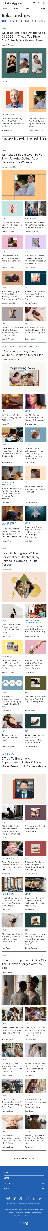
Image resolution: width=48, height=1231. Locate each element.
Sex (34, 21)
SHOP (43, 9)
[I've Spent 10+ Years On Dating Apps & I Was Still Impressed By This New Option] (35, 242)
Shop (24, 1188)
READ (5, 9)
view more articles (24, 1158)
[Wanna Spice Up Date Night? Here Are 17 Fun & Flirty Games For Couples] (35, 1050)
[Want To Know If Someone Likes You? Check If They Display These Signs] (12, 1086)
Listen (24, 1183)
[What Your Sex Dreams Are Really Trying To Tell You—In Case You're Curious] (12, 920)
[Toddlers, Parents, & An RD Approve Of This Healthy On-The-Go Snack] (12, 647)
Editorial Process (19, 1216)
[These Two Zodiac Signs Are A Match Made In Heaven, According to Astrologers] (35, 513)
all (4, 21)
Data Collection (36, 1212)
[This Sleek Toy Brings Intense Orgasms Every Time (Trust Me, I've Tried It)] (35, 848)
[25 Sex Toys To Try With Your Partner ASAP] (12, 721)
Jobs (6, 1209)
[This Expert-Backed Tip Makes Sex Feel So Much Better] (35, 473)
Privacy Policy (39, 1209)
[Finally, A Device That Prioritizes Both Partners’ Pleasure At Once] (35, 278)
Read (24, 1172)
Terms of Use (22, 1209)
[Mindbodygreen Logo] (13, 3)
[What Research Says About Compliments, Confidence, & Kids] (35, 208)
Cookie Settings (29, 1216)
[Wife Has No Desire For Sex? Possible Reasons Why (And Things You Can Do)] (12, 812)
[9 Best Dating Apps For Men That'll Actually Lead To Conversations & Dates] (12, 278)
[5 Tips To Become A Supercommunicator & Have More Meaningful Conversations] (24, 789)
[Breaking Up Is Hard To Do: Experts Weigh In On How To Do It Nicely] (35, 1122)
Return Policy (11, 1212)
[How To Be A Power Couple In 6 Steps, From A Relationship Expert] (12, 611)
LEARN (16, 9)
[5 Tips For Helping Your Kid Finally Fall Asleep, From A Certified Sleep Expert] (12, 513)
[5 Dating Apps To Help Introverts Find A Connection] (35, 812)
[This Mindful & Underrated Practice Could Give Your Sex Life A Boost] (12, 1122)
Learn (24, 1178)
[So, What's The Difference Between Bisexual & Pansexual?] (35, 401)
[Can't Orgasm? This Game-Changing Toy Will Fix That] (12, 401)
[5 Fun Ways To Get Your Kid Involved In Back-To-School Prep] (35, 611)
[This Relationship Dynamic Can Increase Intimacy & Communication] (35, 1086)
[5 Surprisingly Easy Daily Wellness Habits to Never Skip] (24, 377)
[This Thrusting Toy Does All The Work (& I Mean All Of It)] (12, 208)
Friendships (15, 21)
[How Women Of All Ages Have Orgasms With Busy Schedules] (12, 242)
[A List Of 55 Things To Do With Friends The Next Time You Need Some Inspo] (12, 884)
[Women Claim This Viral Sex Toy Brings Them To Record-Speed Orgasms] (35, 647)
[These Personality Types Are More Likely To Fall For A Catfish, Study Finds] (12, 434)
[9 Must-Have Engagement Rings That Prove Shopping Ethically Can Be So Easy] (12, 683)
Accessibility (19, 1212)
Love (27, 21)
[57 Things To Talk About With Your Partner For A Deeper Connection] (12, 1050)
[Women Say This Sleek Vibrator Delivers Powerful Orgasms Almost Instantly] (12, 314)
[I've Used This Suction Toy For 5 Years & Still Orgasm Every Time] (35, 683)
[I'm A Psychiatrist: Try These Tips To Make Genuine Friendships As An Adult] (14, 99)
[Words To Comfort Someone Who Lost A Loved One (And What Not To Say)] (12, 848)
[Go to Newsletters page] (34, 3)
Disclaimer (31, 1209)
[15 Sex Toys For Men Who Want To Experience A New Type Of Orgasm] (35, 721)
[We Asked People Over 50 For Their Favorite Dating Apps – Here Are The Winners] (24, 185)
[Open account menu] (43, 3)
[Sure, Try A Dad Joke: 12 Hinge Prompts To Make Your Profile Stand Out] (35, 1014)
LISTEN (27, 9)
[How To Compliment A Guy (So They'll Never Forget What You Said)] (24, 990)
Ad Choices (27, 1212)
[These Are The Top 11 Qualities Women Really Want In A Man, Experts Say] (35, 884)
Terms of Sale (13, 1209)
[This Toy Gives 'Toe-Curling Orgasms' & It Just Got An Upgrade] (35, 314)
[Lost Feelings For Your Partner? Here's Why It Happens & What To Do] (12, 1014)
